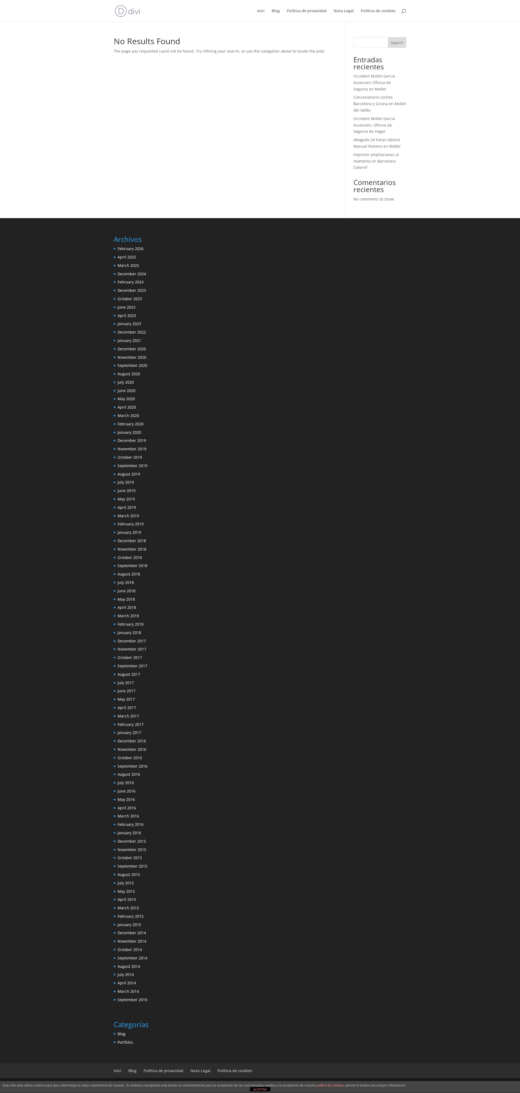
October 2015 (130, 857)
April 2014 (127, 982)
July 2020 (126, 382)
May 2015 (126, 891)
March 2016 (128, 816)
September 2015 (132, 866)
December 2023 (132, 290)
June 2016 (126, 791)
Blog (276, 11)
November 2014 (132, 941)
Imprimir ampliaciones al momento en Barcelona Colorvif (376, 161)
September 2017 (132, 665)
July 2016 (126, 782)
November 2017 (132, 649)
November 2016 (132, 749)
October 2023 (130, 298)
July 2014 (126, 974)
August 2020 (129, 373)
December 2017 (132, 640)
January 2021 (129, 340)
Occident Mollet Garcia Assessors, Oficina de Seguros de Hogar (374, 125)
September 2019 (132, 465)
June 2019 (126, 490)
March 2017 (128, 716)
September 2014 (132, 958)
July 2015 (126, 882)
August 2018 (129, 574)
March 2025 (128, 265)
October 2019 (130, 457)
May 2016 (126, 799)
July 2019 (126, 482)
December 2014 (132, 932)
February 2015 (131, 916)
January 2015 (129, 924)
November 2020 (132, 357)
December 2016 (132, 740)
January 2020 (129, 432)
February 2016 (131, 824)
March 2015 (128, 907)
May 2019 (126, 499)
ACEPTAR (260, 1089)
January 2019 (129, 532)
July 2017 (126, 682)
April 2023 (127, 315)
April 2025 (127, 257)
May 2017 (126, 699)
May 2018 (126, 599)
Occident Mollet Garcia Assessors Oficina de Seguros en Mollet (374, 82)
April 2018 (127, 607)
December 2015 (132, 841)
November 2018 (132, 549)
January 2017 (129, 732)
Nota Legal (344, 11)
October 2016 (130, 757)
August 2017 (129, 674)
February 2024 (131, 281)
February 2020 (131, 423)
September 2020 (132, 365)
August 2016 (129, 774)
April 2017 (127, 707)
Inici (261, 11)
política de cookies (330, 1085)
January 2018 (129, 632)
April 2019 (127, 507)
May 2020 (126, 398)
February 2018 (131, 624)
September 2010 (132, 999)
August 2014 (129, 966)
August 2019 (129, 474)
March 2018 (128, 615)
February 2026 (131, 248)
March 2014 (128, 991)
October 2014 (130, 949)
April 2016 (127, 807)
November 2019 (132, 448)
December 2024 (132, 273)
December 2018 (132, 540)
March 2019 (128, 515)
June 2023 (126, 307)
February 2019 (131, 523)
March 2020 (128, 415)
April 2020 (127, 407)
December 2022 (132, 332)
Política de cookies (378, 11)
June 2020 (126, 390)
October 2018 (130, 557)
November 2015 (132, 849)
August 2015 (129, 874)
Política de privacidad (307, 11)
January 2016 (129, 832)
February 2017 (131, 724)
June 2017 (126, 690)
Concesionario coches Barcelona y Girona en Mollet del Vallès (379, 104)
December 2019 (132, 440)
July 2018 (126, 582)
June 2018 (126, 590)
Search (397, 42)
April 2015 (127, 899)
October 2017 (130, 657)
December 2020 (132, 348)
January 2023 (129, 323)
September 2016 (132, 766)
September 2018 (132, 565)
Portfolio (125, 1042)
